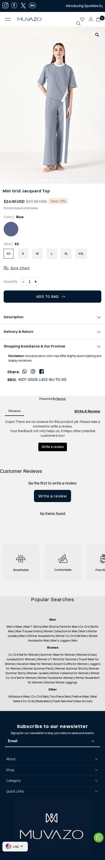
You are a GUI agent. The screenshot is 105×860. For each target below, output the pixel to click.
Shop (10, 770)
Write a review (52, 496)
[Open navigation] (9, 19)
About (10, 759)
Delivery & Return (18, 331)
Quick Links (15, 791)
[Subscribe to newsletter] (92, 741)
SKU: (11, 379)
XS (8, 253)
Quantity (11, 281)
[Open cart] (98, 18)
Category (13, 780)
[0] (97, 18)
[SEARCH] (78, 23)
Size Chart (20, 268)
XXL (81, 253)
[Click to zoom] (97, 34)
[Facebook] (41, 371)
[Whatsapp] (24, 371)
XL (66, 253)
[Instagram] (33, 371)
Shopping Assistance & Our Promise (34, 346)
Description (13, 317)
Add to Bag (47, 296)
